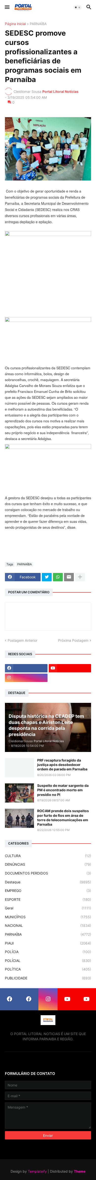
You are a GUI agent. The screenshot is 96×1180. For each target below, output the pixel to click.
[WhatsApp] (58, 577)
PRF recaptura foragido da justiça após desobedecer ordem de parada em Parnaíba (62, 764)
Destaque (48, 882)
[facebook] (26, 668)
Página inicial (15, 24)
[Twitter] (47, 577)
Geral (48, 908)
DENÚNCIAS (48, 864)
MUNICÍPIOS (48, 917)
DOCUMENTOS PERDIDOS (48, 873)
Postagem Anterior (22, 640)
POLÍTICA (48, 969)
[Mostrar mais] (80, 577)
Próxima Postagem (73, 640)
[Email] (69, 577)
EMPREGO (48, 890)
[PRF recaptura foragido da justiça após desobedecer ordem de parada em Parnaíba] (19, 767)
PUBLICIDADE (48, 978)
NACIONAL (48, 925)
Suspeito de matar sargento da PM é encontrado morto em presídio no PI (63, 789)
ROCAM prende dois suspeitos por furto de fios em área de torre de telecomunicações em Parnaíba (63, 817)
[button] (7, 7)
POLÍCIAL (48, 960)
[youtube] (70, 668)
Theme (79, 1171)
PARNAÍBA (38, 24)
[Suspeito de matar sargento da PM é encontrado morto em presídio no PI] (19, 793)
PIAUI (48, 943)
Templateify (37, 1171)
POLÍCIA (48, 952)
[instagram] (26, 678)
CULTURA (48, 856)
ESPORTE (48, 899)
